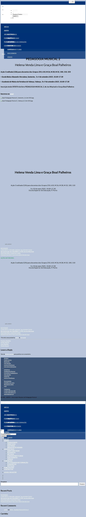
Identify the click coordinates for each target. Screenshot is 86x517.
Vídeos (10, 459)
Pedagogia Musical (9, 371)
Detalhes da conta (9, 383)
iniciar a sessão (9, 354)
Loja (5, 386)
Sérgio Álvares (5, 345)
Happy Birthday (13, 451)
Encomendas (7, 381)
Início (6, 439)
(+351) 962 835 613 (10, 392)
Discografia (7, 363)
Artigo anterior (6, 341)
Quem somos (8, 360)
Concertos (11, 464)
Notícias (10, 466)
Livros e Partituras (9, 365)
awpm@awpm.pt (9, 394)
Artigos (6, 358)
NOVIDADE (4, 248)
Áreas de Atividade (14, 447)
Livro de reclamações (10, 366)
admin (17, 337)
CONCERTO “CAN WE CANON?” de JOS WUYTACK (16, 250)
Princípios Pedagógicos (11, 373)
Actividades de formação (17, 462)
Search (15, 16)
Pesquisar (4, 481)
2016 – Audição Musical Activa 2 (19, 509)
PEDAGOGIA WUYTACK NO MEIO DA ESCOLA (15, 255)
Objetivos (7, 369)
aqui (12, 94)
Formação (23, 337)
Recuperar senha (9, 384)
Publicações (9, 467)
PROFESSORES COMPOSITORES (10, 253)
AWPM (6, 441)
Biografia (6, 361)
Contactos (7, 389)
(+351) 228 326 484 (10, 391)
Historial (6, 376)
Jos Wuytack (9, 449)
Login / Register (10, 472)
